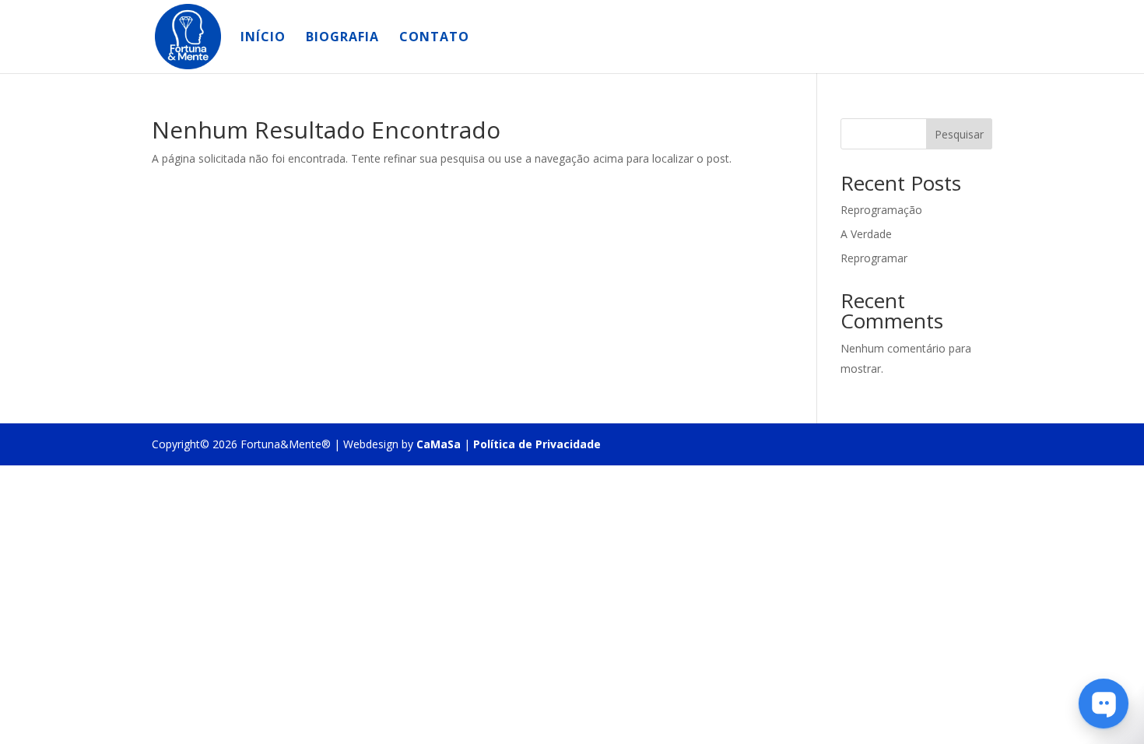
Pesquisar (959, 134)
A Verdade (866, 233)
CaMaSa (438, 444)
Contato (434, 38)
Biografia (342, 38)
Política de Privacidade (537, 444)
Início (263, 38)
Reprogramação (881, 209)
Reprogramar (873, 258)
